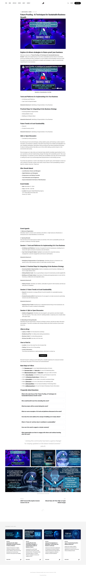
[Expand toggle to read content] (63, 394)
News (10, 3)
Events (19, 3)
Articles (14, 3)
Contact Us (43, 355)
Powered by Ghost (43, 575)
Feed (6, 3)
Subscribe (78, 3)
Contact (28, 3)
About (24, 3)
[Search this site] (68, 3)
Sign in (71, 3)
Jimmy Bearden (24, 11)
